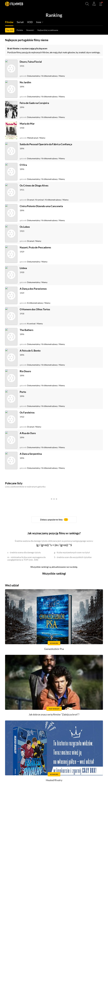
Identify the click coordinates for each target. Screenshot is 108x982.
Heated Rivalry (54, 780)
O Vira (23, 164)
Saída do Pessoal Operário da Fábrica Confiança (46, 144)
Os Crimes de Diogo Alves (34, 185)
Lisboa (23, 268)
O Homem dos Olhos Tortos (35, 309)
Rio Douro (25, 371)
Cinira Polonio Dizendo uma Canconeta (41, 206)
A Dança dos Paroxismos (33, 288)
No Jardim (25, 82)
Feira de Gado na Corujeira (34, 102)
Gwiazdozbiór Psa (54, 648)
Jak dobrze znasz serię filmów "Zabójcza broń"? (54, 714)
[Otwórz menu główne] (100, 4)
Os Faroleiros (27, 412)
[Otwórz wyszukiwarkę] (87, 4)
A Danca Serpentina (31, 453)
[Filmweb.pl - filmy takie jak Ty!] (14, 3)
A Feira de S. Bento (30, 350)
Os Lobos (25, 226)
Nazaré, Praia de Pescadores (35, 247)
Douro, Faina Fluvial (31, 61)
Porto (23, 391)
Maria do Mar (27, 123)
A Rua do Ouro (28, 433)
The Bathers (26, 329)
